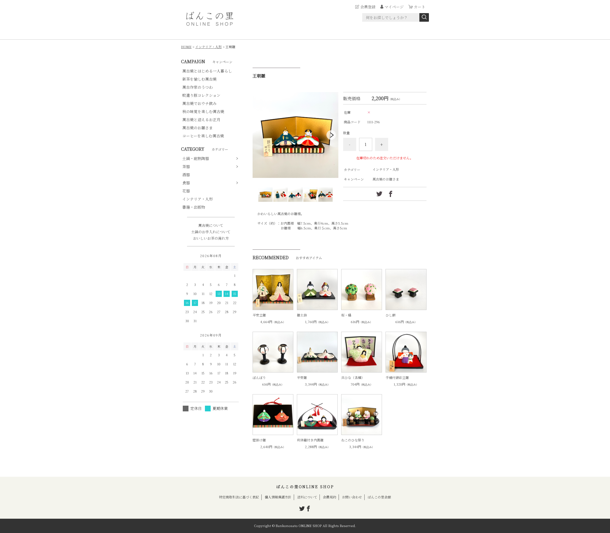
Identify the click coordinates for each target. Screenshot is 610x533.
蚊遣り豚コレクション (201, 95)
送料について (307, 497)
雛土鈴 (302, 315)
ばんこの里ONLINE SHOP (305, 486)
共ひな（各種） (353, 377)
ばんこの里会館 (379, 497)
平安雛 (302, 377)
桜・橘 (346, 315)
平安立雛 (259, 315)
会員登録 (368, 7)
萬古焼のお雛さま (385, 179)
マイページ (394, 7)
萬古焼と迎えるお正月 (201, 119)
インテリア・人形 (208, 46)
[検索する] (424, 17)
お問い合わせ (352, 497)
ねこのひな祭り (353, 440)
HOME (186, 46)
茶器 (186, 166)
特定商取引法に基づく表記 (239, 497)
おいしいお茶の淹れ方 (211, 238)
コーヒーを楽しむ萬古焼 (203, 136)
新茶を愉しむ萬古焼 (199, 79)
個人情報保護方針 (278, 497)
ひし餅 (391, 315)
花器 (186, 191)
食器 (186, 183)
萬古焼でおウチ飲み (199, 103)
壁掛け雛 (259, 440)
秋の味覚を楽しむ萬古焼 (203, 111)
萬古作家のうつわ (197, 87)
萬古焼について (210, 225)
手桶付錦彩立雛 (397, 377)
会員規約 (329, 497)
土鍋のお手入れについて (210, 231)
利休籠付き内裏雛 (310, 440)
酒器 (186, 174)
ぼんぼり (259, 377)
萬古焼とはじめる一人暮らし (207, 71)
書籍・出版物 (193, 207)
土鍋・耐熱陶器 (195, 158)
